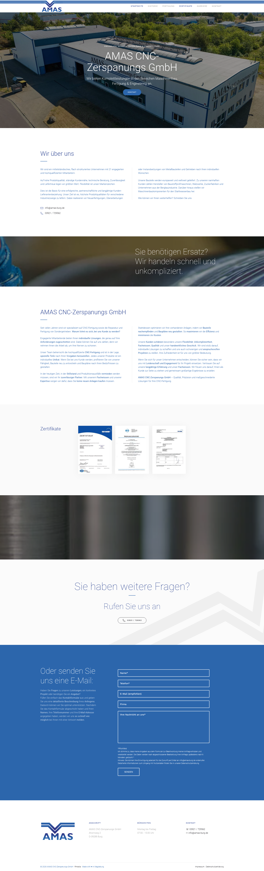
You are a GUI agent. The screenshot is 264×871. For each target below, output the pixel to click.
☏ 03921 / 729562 (195, 829)
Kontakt (216, 6)
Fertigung (168, 6)
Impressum (199, 867)
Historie (153, 6)
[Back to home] (51, 6)
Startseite (137, 6)
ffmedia (78, 867)
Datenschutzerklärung (215, 867)
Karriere (202, 6)
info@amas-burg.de (187, 760)
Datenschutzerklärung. (190, 763)
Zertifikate (185, 6)
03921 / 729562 (134, 620)
